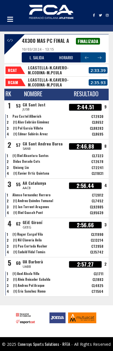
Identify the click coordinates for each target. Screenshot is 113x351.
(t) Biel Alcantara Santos (30, 155)
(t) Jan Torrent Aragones (31, 206)
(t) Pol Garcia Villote (28, 128)
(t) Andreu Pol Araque (28, 285)
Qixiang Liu (21, 167)
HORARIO (66, 57)
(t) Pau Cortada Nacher (30, 246)
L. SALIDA (37, 57)
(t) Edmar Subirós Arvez (30, 134)
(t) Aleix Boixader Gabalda (31, 279)
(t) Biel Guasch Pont (28, 212)
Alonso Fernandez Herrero (31, 195)
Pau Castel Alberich (26, 116)
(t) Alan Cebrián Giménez (31, 122)
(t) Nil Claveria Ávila (27, 240)
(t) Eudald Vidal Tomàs (29, 252)
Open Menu (10, 19)
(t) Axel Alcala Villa (25, 273)
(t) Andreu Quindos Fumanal (33, 200)
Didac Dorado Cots (26, 161)
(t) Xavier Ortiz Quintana (31, 173)
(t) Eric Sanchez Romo (29, 291)
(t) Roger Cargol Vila (27, 234)
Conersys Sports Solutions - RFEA (44, 344)
